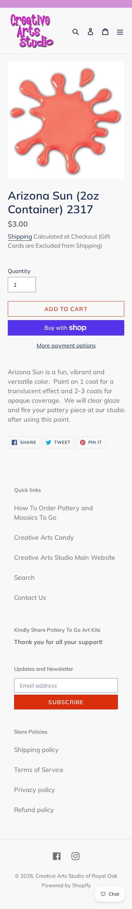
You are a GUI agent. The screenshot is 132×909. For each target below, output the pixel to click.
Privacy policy (34, 790)
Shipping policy (36, 750)
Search (24, 577)
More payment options (66, 345)
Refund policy (34, 810)
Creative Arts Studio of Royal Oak (77, 875)
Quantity (19, 270)
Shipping (20, 236)
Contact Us (30, 597)
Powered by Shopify (66, 885)
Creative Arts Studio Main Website (64, 557)
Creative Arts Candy (44, 537)
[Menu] (120, 30)
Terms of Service (38, 770)
